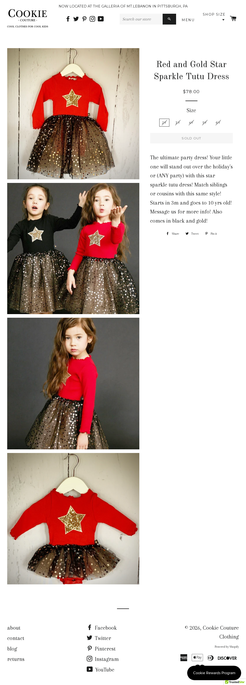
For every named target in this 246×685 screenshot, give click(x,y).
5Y (205, 122)
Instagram (106, 659)
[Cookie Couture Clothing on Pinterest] (85, 19)
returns (16, 659)
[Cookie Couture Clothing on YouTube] (101, 19)
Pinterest (104, 649)
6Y (218, 122)
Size (191, 110)
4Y (191, 122)
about (13, 628)
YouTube (104, 669)
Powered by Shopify (227, 646)
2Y (164, 122)
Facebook (105, 628)
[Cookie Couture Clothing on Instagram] (94, 19)
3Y (177, 122)
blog (12, 649)
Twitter (102, 638)
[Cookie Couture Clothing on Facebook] (69, 19)
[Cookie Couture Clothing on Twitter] (77, 19)
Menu (189, 20)
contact (15, 638)
